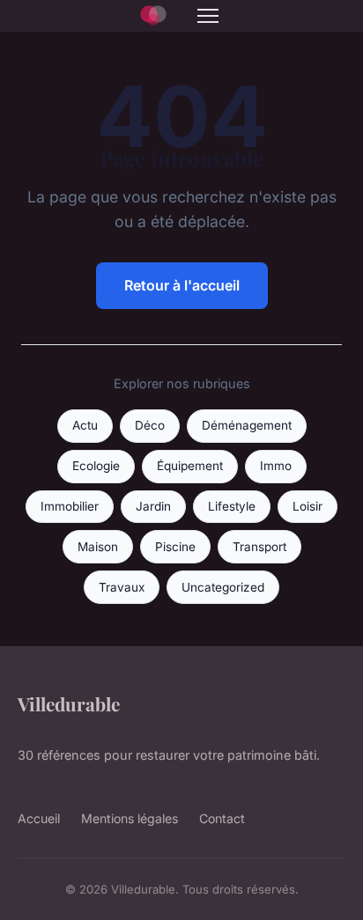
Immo (276, 466)
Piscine (175, 547)
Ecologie (96, 466)
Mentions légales (129, 818)
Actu (85, 425)
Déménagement (247, 425)
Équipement (190, 466)
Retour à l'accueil (182, 285)
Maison (98, 547)
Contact (222, 818)
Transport (259, 547)
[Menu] (208, 16)
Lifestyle (232, 506)
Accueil (39, 818)
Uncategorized (223, 587)
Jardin (153, 506)
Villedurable (69, 703)
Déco (150, 425)
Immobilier (70, 506)
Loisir (307, 506)
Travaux (121, 587)
